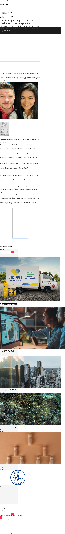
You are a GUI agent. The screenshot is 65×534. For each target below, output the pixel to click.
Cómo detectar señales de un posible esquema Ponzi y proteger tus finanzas (9, 466)
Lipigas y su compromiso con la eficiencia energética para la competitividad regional (8, 304)
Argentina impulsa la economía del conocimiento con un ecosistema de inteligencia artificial (7, 351)
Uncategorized (2, 17)
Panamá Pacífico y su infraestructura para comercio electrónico (8, 390)
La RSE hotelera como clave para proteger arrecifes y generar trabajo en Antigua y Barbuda (8, 428)
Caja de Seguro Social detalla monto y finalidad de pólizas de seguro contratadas (8, 487)
